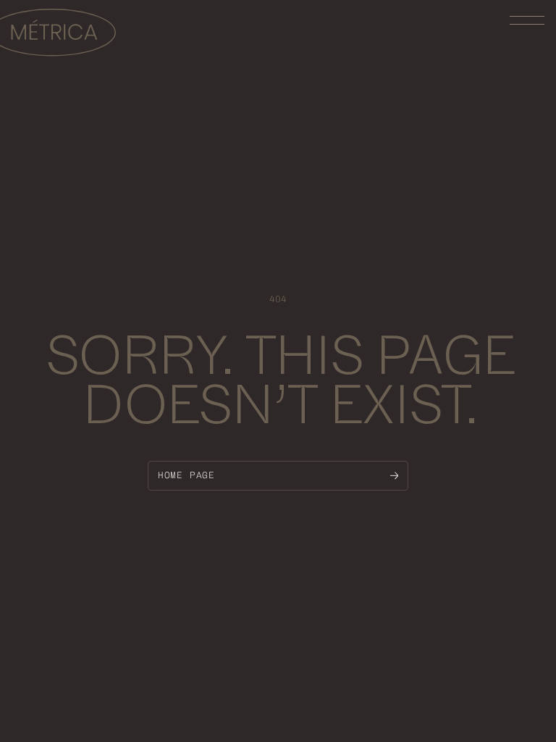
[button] (527, 20)
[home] (58, 34)
